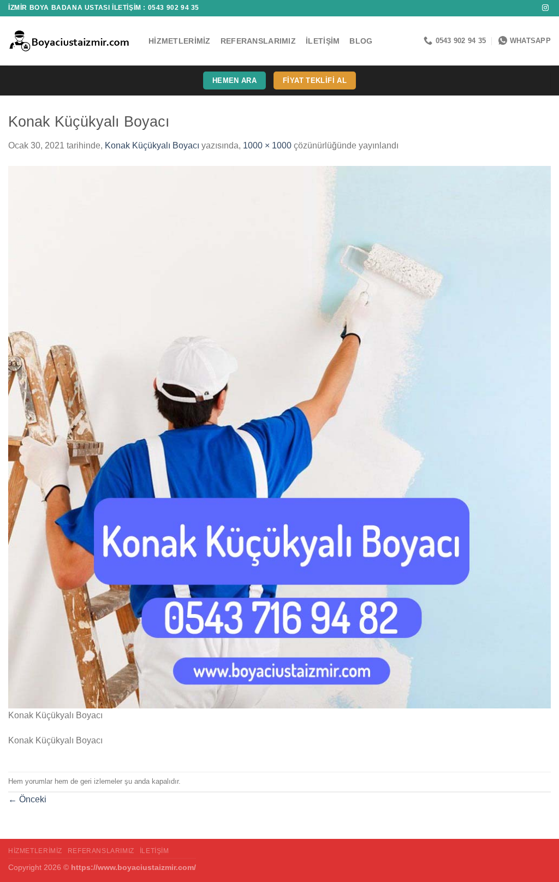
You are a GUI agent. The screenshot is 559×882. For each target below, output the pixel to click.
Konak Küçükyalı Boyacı (152, 145)
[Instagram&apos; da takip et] (545, 8)
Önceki (27, 799)
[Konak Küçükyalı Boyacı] (279, 436)
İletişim (323, 41)
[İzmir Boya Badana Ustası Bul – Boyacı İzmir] (70, 41)
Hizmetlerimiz (179, 41)
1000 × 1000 (267, 145)
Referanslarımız (258, 41)
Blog (360, 41)
